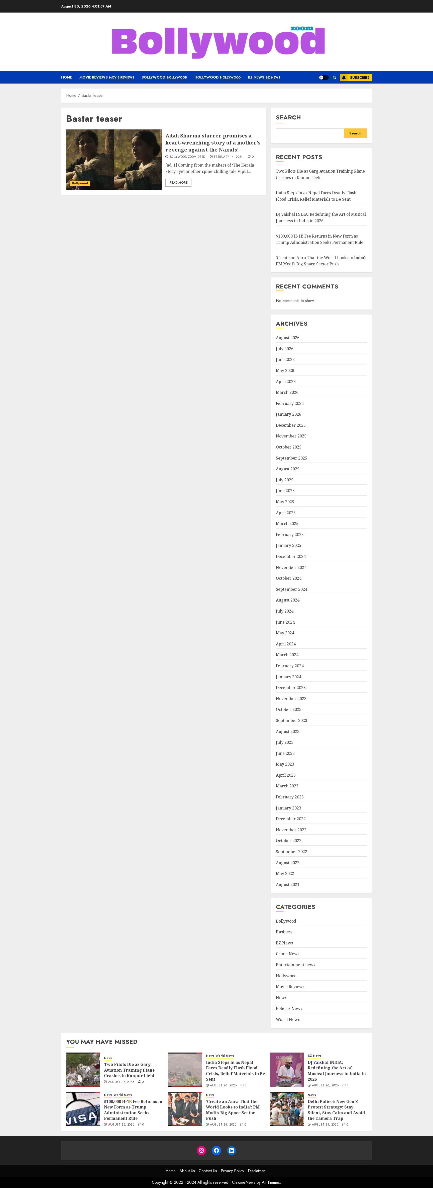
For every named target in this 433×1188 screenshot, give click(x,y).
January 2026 (288, 414)
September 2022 (291, 851)
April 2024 (286, 643)
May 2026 (285, 370)
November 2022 (291, 829)
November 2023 (291, 698)
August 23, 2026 (325, 1125)
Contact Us (208, 1171)
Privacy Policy (232, 1171)
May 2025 (285, 501)
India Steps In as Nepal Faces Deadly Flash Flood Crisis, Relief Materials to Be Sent (235, 1071)
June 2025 (285, 490)
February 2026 (290, 403)
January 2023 (288, 807)
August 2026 (287, 337)
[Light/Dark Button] (324, 77)
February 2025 (290, 534)
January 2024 (288, 676)
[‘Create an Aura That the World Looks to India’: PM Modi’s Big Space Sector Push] (185, 1109)
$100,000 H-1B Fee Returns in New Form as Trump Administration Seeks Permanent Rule (133, 1110)
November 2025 (291, 436)
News (281, 997)
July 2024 (284, 611)
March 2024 (287, 654)
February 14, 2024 (228, 157)
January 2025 (288, 545)
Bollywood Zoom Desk (187, 157)
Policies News (289, 1008)
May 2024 (285, 633)
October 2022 (288, 840)
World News (288, 1019)
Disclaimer (256, 1171)
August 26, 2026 (223, 1086)
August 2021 (287, 884)
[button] (334, 77)
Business (284, 932)
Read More (178, 182)
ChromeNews (243, 1182)
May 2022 (285, 873)
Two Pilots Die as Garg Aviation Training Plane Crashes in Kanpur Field (129, 1070)
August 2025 (287, 469)
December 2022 (291, 819)
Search (288, 117)
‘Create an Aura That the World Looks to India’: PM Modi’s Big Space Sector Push (233, 1110)
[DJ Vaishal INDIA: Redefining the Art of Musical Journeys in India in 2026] (287, 1070)
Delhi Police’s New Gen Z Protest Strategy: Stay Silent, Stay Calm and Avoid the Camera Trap (336, 1110)
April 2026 (286, 381)
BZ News (264, 77)
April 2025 (286, 512)
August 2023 (287, 731)
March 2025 (287, 523)
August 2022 (287, 862)
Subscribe (359, 77)
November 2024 (291, 567)
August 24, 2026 (223, 1125)
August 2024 (287, 600)
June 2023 (285, 753)
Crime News (287, 953)
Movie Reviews (106, 77)
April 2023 (286, 775)
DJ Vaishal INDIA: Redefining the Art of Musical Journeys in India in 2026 (321, 217)
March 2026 (287, 392)
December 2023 (291, 687)
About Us (187, 1171)
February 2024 (290, 665)
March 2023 (287, 786)
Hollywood (217, 77)
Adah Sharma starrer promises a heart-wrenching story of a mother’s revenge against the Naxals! (212, 142)
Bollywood (164, 77)
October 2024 (288, 578)
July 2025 (284, 479)
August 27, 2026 (121, 1082)
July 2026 (284, 348)
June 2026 (285, 359)
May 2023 (285, 764)
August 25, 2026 (121, 1125)
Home (66, 77)
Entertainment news (295, 964)
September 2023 (291, 720)
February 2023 (290, 796)
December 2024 (291, 556)
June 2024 (285, 622)
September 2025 (291, 458)
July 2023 (284, 742)
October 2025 (288, 447)
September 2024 (291, 589)
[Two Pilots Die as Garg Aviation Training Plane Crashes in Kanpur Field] (83, 1070)
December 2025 (291, 425)
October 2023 (288, 709)
